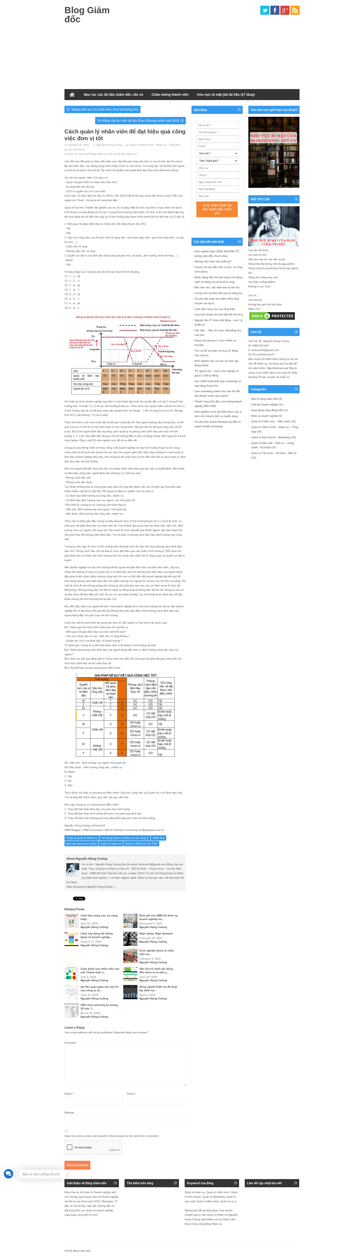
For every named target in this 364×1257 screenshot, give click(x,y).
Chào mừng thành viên (170, 94)
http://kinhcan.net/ (277, 368)
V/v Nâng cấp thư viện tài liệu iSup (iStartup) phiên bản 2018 (138, 120)
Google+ (284, 10)
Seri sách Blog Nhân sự (93, 153)
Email (131, 1093)
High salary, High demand (156, 933)
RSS (295, 10)
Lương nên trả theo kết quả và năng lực (218, 293)
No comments (76, 149)
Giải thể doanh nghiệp (264, 404)
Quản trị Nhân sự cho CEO (141, 843)
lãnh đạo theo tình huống (81, 843)
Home (72, 94)
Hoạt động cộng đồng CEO (267, 410)
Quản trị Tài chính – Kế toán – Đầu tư (274, 453)
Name (68, 1093)
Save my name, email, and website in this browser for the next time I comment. (111, 1135)
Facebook (274, 10)
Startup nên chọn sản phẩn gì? (213, 261)
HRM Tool (158, 837)
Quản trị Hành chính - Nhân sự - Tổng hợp (154, 144)
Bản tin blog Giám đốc (264, 398)
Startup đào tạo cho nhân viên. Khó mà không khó (104, 109)
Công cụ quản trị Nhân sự (81, 837)
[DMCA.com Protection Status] (272, 319)
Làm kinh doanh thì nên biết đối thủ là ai (219, 314)
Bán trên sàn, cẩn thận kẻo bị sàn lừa (217, 287)
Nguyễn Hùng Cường (109, 144)
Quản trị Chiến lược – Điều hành (270, 421)
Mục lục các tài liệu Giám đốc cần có (113, 94)
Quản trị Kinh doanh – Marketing (270, 437)
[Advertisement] (182, 55)
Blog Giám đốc (87, 14)
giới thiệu (207, 1219)
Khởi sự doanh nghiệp (264, 415)
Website (69, 1112)
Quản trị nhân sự (111, 843)
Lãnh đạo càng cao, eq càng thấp (215, 308)
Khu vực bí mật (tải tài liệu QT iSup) (226, 94)
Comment (70, 1042)
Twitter (264, 10)
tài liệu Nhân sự (127, 153)
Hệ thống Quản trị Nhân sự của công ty (124, 837)
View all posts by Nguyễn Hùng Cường (91, 886)
